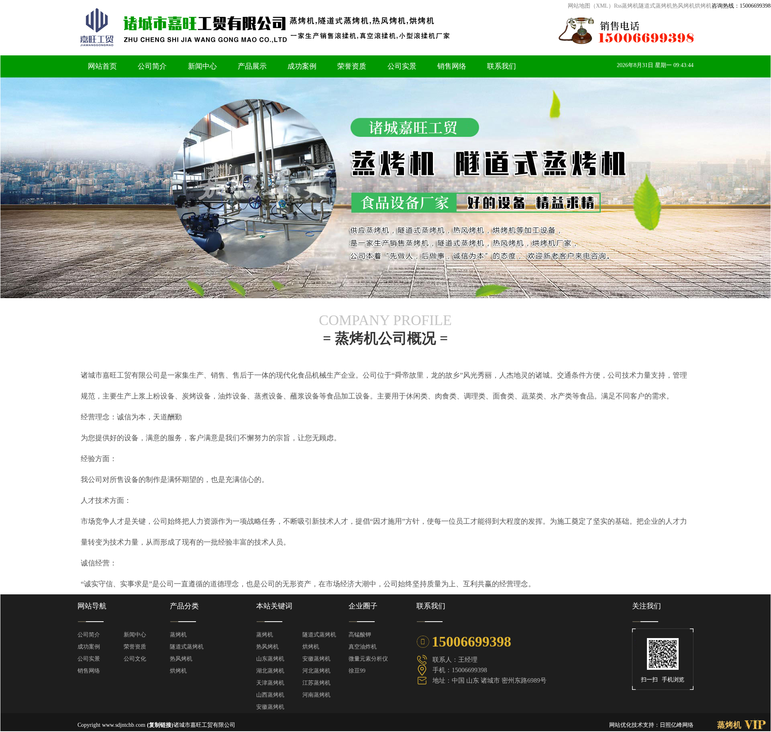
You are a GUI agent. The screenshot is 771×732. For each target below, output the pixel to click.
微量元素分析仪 (368, 659)
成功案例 (302, 66)
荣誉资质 (351, 66)
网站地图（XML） (591, 6)
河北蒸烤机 (316, 671)
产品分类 (184, 606)
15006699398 (741, 6)
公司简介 (152, 66)
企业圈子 (363, 606)
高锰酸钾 (360, 635)
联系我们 (501, 66)
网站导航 (92, 606)
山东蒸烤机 (270, 659)
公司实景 (402, 66)
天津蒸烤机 (270, 683)
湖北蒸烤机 (270, 671)
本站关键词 (274, 606)
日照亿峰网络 (676, 725)
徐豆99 (357, 671)
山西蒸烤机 (270, 695)
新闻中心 (202, 66)
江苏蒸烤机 (316, 683)
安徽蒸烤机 (316, 659)
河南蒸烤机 (316, 695)
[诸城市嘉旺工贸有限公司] (370, 46)
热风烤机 (683, 6)
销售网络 (451, 66)
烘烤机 (703, 6)
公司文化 (135, 659)
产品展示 (252, 66)
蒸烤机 (630, 6)
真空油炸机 (363, 647)
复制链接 (160, 725)
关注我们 (646, 606)
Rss (618, 6)
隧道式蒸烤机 (655, 6)
